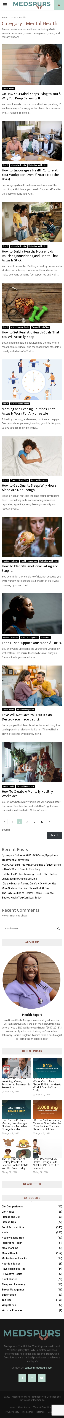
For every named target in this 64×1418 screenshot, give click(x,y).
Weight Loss (9, 1305)
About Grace (24, 1407)
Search (6, 829)
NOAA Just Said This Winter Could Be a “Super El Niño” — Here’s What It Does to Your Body (47, 1084)
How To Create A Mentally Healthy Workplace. (27, 794)
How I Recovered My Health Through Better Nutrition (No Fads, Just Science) (46, 1163)
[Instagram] (32, 1378)
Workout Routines (12, 1310)
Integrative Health (18, 165)
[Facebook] (22, 1378)
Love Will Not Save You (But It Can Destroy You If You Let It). (27, 717)
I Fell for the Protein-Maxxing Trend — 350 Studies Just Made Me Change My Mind (14, 1125)
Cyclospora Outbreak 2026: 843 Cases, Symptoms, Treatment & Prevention (16, 1083)
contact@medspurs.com (38, 1367)
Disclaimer (27, 1412)
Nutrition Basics (11, 1263)
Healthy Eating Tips (29, 561)
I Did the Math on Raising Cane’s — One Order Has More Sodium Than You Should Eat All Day (47, 1125)
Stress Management (29, 638)
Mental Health (8, 89)
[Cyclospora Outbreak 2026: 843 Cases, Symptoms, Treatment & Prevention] (16, 1068)
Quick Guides (9, 1279)
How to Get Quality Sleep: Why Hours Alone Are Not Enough (29, 488)
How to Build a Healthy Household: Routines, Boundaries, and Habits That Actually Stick (30, 255)
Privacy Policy (12, 1412)
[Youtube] (42, 1378)
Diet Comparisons (12, 1206)
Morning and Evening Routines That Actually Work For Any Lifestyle (28, 411)
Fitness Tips (9, 1222)
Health (5, 165)
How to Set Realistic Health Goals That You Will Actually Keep (30, 334)
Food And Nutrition (10, 561)
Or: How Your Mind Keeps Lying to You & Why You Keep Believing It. (31, 96)
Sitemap (40, 1412)
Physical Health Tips (40, 327)
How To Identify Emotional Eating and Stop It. (30, 568)
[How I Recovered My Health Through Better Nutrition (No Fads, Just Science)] (47, 1148)
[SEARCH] (58, 928)
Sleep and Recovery (39, 480)
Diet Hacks (8, 1211)
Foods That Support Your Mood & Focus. (32, 643)
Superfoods (45, 638)
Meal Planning (10, 1248)
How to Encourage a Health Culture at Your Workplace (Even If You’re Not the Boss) (30, 174)
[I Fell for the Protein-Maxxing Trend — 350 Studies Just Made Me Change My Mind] (16, 1109)
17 (42, 821)
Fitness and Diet (11, 1216)
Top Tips (7, 1299)
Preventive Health (12, 1274)
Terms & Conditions (43, 1407)
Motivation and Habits (37, 165)
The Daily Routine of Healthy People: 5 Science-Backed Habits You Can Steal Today (15, 1163)
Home (12, 1407)
